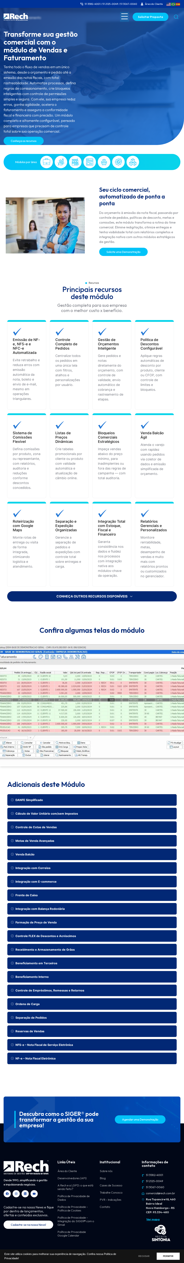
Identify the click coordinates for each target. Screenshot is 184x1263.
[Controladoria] (61, 162)
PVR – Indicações (110, 1199)
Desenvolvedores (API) (72, 1178)
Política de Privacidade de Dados (74, 1197)
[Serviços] (118, 162)
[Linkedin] (25, 1193)
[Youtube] (34, 1193)
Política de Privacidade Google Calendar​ (72, 1233)
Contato (105, 1207)
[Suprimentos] (132, 162)
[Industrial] (75, 162)
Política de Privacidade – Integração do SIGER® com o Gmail (76, 1221)
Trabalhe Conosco (111, 1192)
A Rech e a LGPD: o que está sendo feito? (75, 1187)
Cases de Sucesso (111, 1185)
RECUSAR (144, 1256)
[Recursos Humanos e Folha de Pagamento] (104, 162)
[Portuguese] (173, 4)
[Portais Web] (89, 162)
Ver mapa (153, 1219)
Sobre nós (106, 1171)
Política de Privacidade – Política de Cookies (73, 1208)
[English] (168, 4)
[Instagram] (16, 1193)
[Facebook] (7, 1193)
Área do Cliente (67, 1171)
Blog (103, 1178)
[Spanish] (178, 4)
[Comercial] (46, 162)
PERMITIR (168, 1256)
